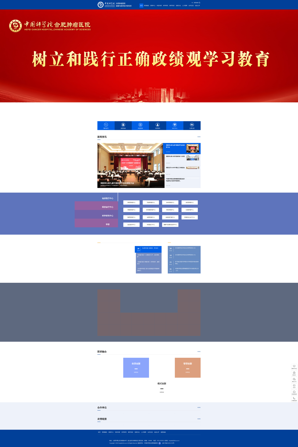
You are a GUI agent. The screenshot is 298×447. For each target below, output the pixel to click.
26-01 (170, 263)
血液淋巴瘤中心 (170, 217)
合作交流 (191, 5)
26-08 (138, 249)
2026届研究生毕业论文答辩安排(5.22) (185, 248)
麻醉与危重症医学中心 (170, 224)
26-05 (170, 249)
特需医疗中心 (151, 224)
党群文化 (178, 5)
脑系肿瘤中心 (131, 217)
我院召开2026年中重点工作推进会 (175, 167)
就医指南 (196, 2)
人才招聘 (184, 5)
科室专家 (159, 5)
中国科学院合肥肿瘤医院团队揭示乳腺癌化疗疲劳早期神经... (175, 180)
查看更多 (136, 372)
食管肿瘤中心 (190, 202)
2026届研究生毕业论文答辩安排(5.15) (185, 254)
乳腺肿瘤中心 (151, 202)
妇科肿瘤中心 (170, 202)
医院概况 (146, 5)
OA (192, 2)
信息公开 (197, 5)
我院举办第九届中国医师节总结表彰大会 (175, 146)
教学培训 (171, 5)
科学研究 (165, 5)
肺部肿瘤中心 (131, 202)
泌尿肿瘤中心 (151, 217)
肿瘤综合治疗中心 (189, 217)
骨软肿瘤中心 (170, 210)
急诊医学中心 (131, 224)
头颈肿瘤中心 (190, 210)
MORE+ (199, 240)
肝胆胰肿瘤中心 (151, 210)
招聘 (183, 240)
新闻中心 (152, 5)
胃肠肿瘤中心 (131, 210)
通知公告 (172, 240)
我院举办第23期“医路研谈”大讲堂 (175, 156)
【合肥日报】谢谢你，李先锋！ (150, 248)
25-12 (170, 270)
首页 (141, 5)
